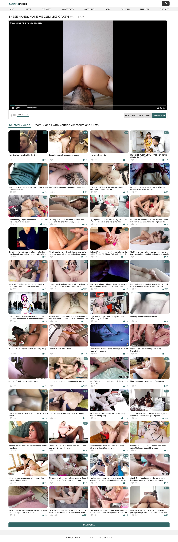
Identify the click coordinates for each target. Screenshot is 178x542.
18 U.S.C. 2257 (106, 538)
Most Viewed (68, 9)
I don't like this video (14, 115)
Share (148, 115)
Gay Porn (125, 9)
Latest (28, 9)
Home (11, 9)
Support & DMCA (74, 538)
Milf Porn (144, 9)
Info (127, 115)
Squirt (18, 3)
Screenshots (137, 115)
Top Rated (46, 9)
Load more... (89, 525)
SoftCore (164, 9)
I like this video (11, 115)
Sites (108, 9)
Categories (89, 9)
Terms (90, 538)
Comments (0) (159, 115)
